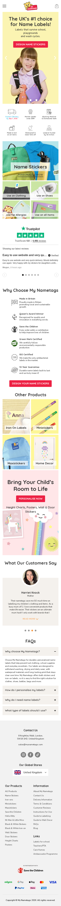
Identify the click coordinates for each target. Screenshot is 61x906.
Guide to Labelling (42, 816)
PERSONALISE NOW (30, 174)
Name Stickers (11, 795)
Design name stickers (30, 44)
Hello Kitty (10, 816)
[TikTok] (37, 754)
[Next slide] (55, 58)
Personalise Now (30, 498)
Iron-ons (9, 799)
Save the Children (13, 812)
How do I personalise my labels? (25, 690)
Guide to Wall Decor (42, 820)
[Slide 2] (31, 100)
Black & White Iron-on (15, 828)
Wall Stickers (11, 832)
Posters (8, 844)
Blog (35, 828)
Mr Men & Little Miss (14, 820)
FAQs (36, 824)
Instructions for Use (42, 812)
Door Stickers (11, 836)
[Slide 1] (25, 100)
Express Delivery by (11, 117)
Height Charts (11, 840)
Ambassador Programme (45, 854)
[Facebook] (30, 754)
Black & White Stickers (15, 824)
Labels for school (41, 841)
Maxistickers (11, 807)
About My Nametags (43, 791)
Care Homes (39, 849)
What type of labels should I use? (25, 710)
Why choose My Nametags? (22, 651)
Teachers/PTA (39, 845)
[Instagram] (23, 754)
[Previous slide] (6, 58)
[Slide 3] (36, 100)
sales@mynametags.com (30, 744)
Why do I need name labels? (22, 699)
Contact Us (38, 795)
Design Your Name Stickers (30, 383)
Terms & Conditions (42, 803)
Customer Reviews (42, 807)
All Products (11, 791)
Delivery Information (42, 799)
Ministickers (10, 803)
